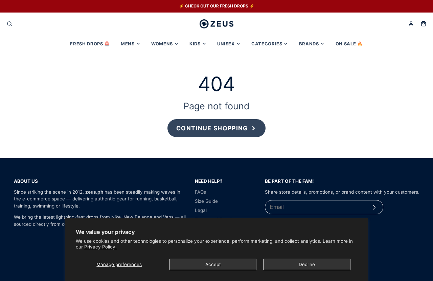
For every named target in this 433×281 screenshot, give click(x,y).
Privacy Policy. (100, 247)
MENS (128, 43)
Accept (213, 264)
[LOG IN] (411, 23)
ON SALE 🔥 (349, 43)
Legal (201, 210)
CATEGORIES (266, 43)
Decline (307, 264)
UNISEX (226, 43)
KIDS (195, 43)
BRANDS (309, 43)
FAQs (200, 192)
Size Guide (206, 201)
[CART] (423, 23)
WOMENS (162, 43)
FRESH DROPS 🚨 (90, 43)
